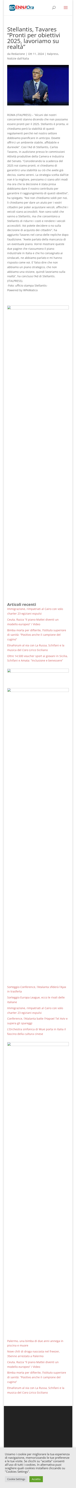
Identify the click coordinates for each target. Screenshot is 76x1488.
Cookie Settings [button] (16, 1479)
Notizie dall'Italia (18, 58)
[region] (38, 675)
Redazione (18, 54)
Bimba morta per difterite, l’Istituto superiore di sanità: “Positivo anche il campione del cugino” (36, 634)
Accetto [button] (36, 1479)
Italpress (52, 54)
